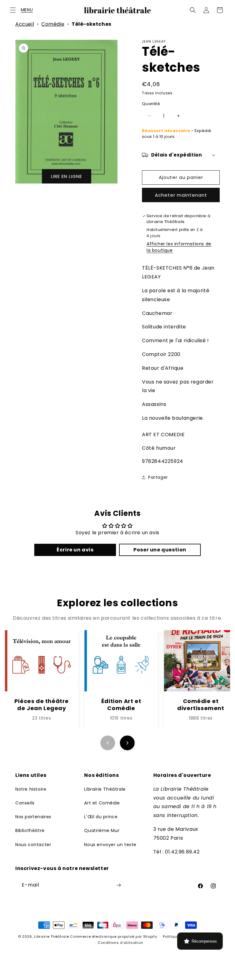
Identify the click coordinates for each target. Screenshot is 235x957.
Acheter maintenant (181, 195)
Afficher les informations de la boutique (179, 247)
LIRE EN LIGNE (66, 176)
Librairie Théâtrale (104, 789)
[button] (13, 10)
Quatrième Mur (101, 830)
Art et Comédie (102, 803)
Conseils (25, 803)
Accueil (24, 24)
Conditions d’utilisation (120, 942)
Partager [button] (158, 477)
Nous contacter (33, 845)
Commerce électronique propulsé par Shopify (113, 936)
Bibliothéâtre (30, 830)
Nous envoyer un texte (110, 845)
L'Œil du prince (101, 817)
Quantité (151, 104)
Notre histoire (30, 789)
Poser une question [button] (159, 549)
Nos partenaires (33, 817)
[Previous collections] (107, 743)
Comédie (52, 24)
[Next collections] (127, 743)
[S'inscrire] (118, 885)
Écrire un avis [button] (75, 549)
